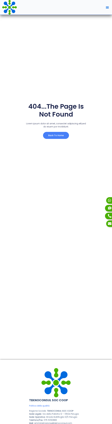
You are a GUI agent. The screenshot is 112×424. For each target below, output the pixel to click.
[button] (107, 7)
